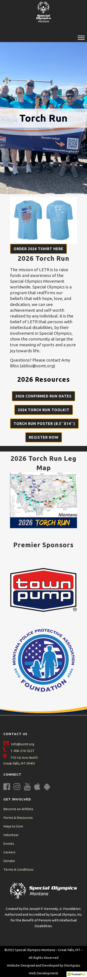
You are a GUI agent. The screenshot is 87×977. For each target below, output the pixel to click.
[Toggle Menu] (81, 37)
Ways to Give (13, 826)
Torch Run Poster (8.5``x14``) (44, 424)
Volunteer (11, 835)
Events (8, 843)
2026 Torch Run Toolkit (43, 410)
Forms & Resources (18, 817)
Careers (9, 852)
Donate (9, 861)
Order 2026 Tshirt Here (38, 249)
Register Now (43, 437)
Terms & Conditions (18, 869)
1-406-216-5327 (22, 751)
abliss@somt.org (37, 365)
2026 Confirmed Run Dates (43, 396)
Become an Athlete (18, 809)
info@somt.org (22, 744)
